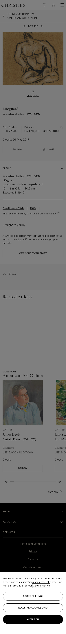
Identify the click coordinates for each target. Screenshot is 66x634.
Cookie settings (33, 596)
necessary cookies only (33, 607)
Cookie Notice (41, 585)
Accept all (32, 619)
